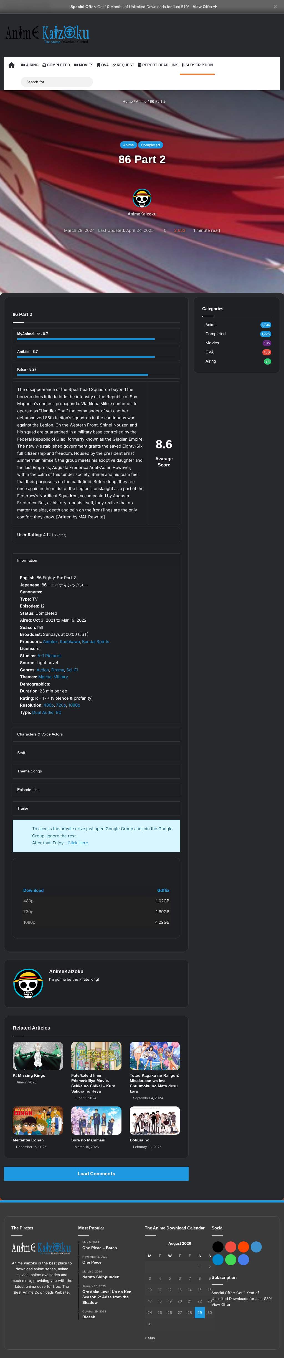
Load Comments (96, 1173)
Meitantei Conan (28, 1140)
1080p (74, 705)
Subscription (198, 65)
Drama (57, 669)
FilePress (60, 867)
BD (59, 712)
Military (61, 676)
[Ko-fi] (243, 1259)
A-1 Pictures (49, 655)
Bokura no (139, 1140)
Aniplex (50, 641)
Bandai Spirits (95, 641)
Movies (85, 65)
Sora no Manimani (88, 1140)
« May (150, 1338)
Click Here (78, 842)
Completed (58, 65)
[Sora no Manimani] (96, 1120)
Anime (141, 101)
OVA (104, 65)
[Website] (52, 988)
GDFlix (27, 867)
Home (127, 101)
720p (61, 705)
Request (125, 65)
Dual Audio (43, 712)
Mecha (44, 676)
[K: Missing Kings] (38, 1056)
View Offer (203, 6)
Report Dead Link (159, 65)
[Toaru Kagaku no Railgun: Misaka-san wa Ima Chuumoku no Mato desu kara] (155, 1056)
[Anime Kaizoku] (47, 34)
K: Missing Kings (29, 1075)
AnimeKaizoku (142, 213)
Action (43, 669)
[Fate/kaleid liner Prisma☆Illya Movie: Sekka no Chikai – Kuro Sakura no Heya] (96, 1056)
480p (49, 705)
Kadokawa (70, 641)
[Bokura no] (155, 1120)
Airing (32, 65)
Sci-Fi (72, 669)
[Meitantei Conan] (38, 1120)
